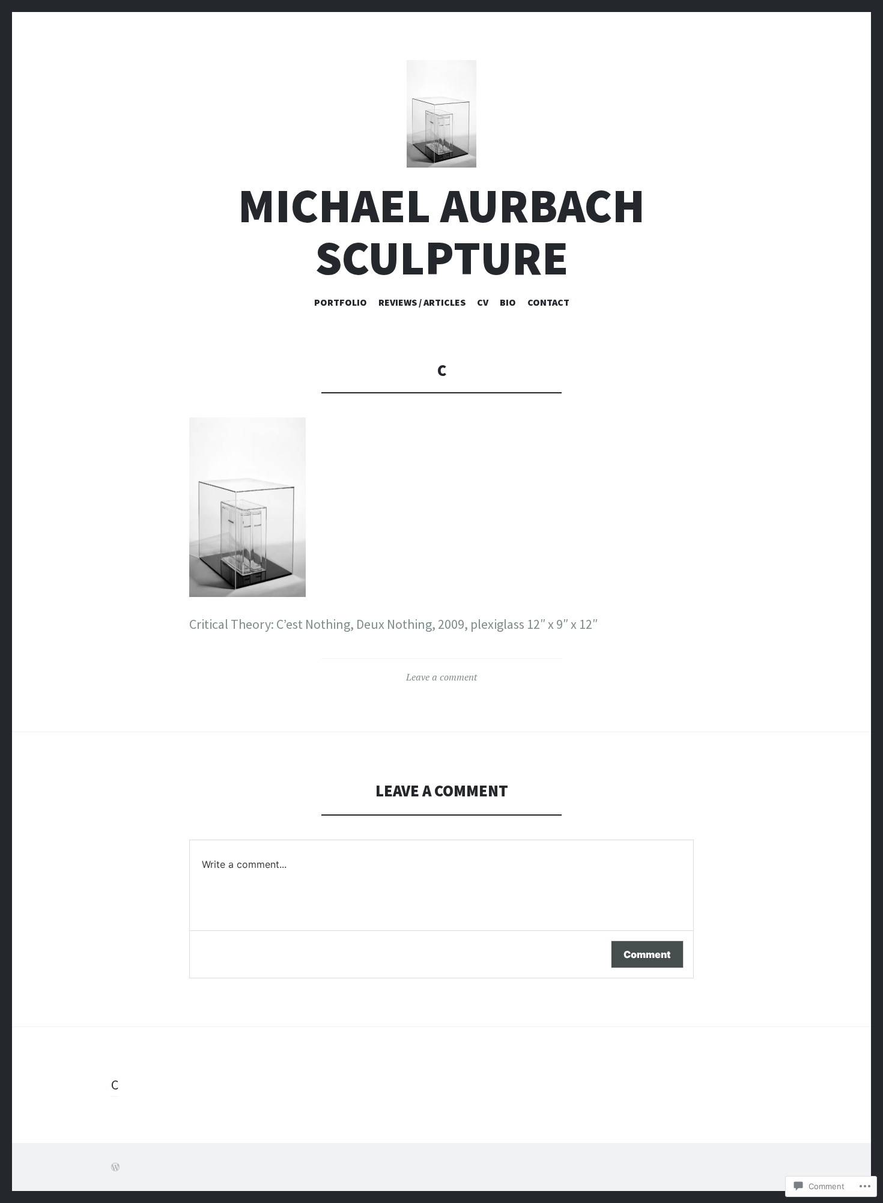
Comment (647, 954)
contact (548, 302)
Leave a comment (441, 676)
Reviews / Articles (422, 302)
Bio (508, 302)
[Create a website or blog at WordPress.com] (115, 1167)
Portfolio (340, 302)
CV (482, 302)
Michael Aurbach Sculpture (441, 232)
